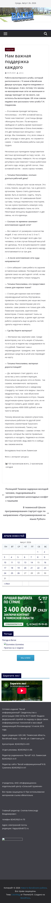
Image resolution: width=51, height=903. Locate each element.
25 (12, 573)
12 (18, 562)
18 (12, 568)
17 (5, 568)
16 (45, 562)
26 (18, 573)
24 (5, 573)
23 (45, 568)
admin (21, 73)
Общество (10, 49)
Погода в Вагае (9, 640)
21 (32, 568)
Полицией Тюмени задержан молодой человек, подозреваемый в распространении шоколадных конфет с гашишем (26, 495)
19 (18, 568)
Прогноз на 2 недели (14, 648)
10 (5, 562)
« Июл (7, 583)
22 (38, 568)
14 (32, 562)
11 (12, 562)
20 (25, 568)
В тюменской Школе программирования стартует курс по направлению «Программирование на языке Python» (24, 513)
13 (25, 562)
